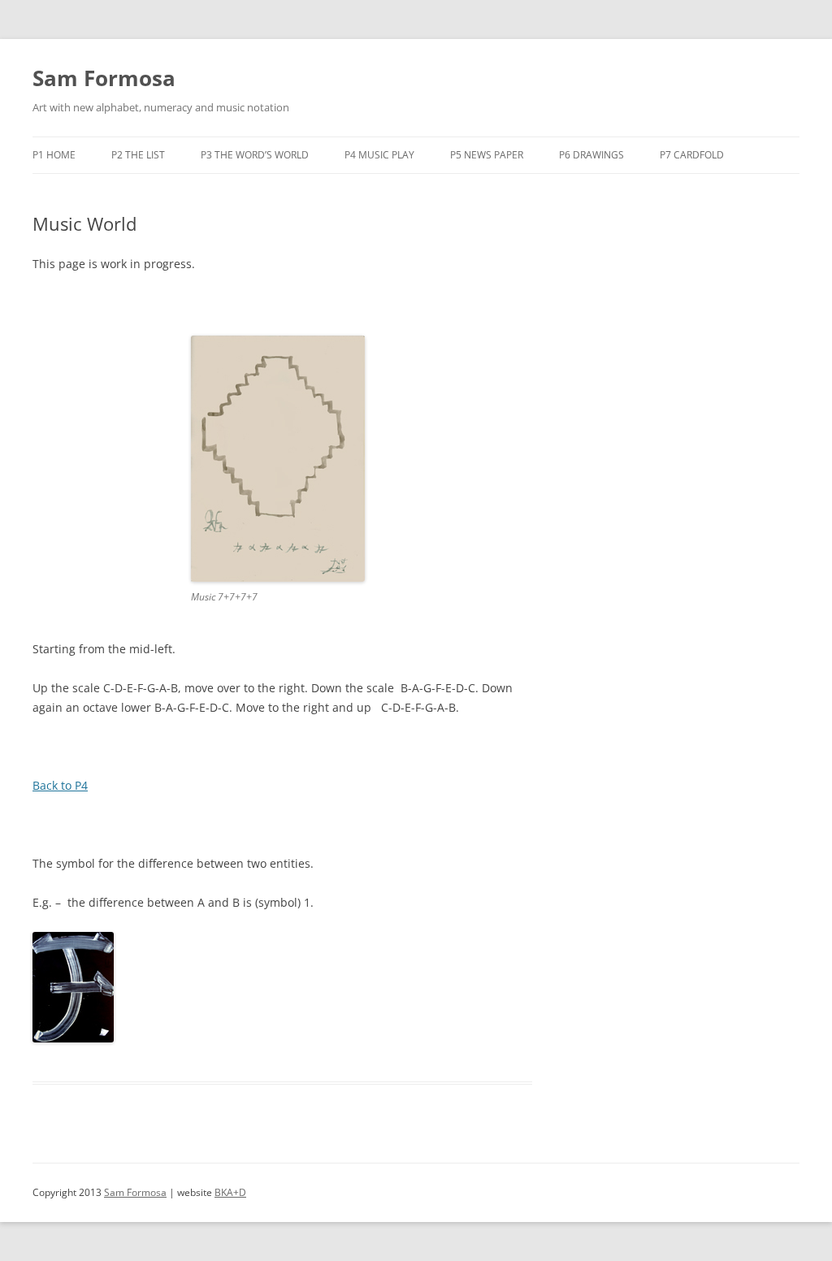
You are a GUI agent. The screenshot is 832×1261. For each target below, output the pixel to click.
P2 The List (138, 155)
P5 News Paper (486, 155)
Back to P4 (60, 785)
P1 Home (54, 155)
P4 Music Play (379, 155)
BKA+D (230, 1192)
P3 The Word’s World (255, 155)
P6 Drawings (591, 155)
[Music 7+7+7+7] (278, 577)
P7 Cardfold (692, 155)
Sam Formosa (104, 78)
